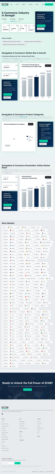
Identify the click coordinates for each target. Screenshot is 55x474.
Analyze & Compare (5, 423)
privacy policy (10, 466)
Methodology (21, 421)
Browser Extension (5, 448)
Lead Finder (4, 434)
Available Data (22, 423)
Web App (3, 441)
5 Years (47, 65)
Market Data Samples (23, 428)
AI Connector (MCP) (5, 450)
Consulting (30, 4)
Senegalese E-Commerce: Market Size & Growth (11, 41)
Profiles (3, 421)
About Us (38, 421)
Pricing (43, 4)
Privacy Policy (41, 471)
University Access (50, 0)
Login (44, 0)
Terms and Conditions (49, 471)
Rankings (3, 428)
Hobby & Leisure (13, 21)
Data (11, 4)
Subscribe (17, 463)
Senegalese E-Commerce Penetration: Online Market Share (13, 44)
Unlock (31, 29)
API (2, 443)
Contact (38, 430)
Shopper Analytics (5, 439)
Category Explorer (5, 432)
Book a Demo (49, 4)
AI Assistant (4, 430)
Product (17, 4)
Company (37, 4)
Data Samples (21, 426)
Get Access (40, 28)
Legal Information (35, 471)
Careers (38, 426)
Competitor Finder (5, 426)
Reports (20, 436)
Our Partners (39, 423)
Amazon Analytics (5, 437)
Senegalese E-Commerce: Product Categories (32, 41)
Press (38, 432)
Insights (23, 4)
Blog (20, 434)
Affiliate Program (40, 428)
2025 (30, 124)
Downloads (4, 446)
